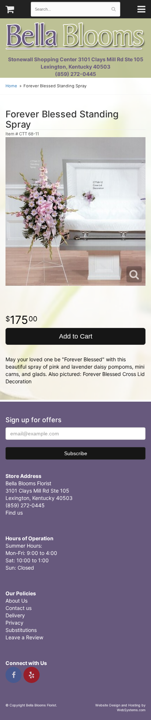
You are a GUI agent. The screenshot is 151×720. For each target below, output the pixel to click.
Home (11, 85)
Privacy (14, 623)
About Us (16, 600)
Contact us (18, 608)
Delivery (15, 615)
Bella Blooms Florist (75, 36)
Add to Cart (75, 336)
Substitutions (21, 630)
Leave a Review (24, 637)
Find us (14, 512)
